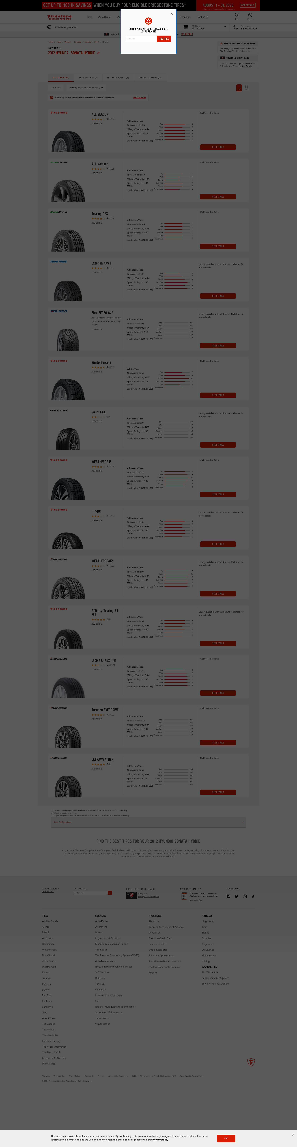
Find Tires (164, 39)
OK (226, 1138)
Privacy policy (160, 1140)
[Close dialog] (171, 13)
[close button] (293, 1134)
